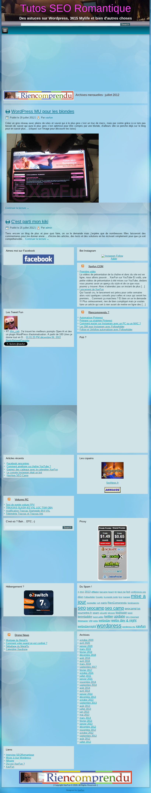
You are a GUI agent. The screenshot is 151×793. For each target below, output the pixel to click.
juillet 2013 (85, 709)
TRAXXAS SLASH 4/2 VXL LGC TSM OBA (29, 507)
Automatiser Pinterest (91, 317)
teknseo (111, 613)
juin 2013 (84, 711)
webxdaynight (87, 626)
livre (120, 597)
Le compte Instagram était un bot (24, 472)
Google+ (99, 597)
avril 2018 (85, 661)
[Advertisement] (75, 62)
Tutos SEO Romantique (75, 8)
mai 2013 (84, 714)
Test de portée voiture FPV (20, 504)
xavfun (49, 117)
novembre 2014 (88, 682)
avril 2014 (85, 691)
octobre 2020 (86, 640)
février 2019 (86, 652)
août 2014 (85, 688)
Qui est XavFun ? (15, 763)
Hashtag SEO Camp (17, 475)
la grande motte (111, 597)
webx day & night (123, 620)
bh (116, 592)
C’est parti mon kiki (29, 221)
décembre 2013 (88, 697)
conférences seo (138, 592)
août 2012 (85, 738)
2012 (82, 592)
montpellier (91, 603)
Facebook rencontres (18, 463)
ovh (98, 603)
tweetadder (85, 616)
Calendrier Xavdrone (16, 649)
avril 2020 (85, 643)
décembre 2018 (88, 655)
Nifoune (10, 760)
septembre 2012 (88, 735)
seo (82, 608)
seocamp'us (132, 608)
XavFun (10, 766)
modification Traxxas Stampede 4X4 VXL (28, 510)
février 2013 (86, 721)
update (119, 616)
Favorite (25, 340)
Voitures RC (22, 499)
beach (111, 592)
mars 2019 (85, 649)
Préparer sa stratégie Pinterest (96, 320)
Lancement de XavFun (92, 289)
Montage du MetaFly (17, 640)
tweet (130, 613)
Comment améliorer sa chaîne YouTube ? (29, 466)
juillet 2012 (85, 742)
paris (104, 602)
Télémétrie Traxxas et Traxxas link (24, 513)
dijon (80, 597)
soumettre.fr (85, 612)
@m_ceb (14, 331)
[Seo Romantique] (10, 328)
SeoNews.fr (112, 482)
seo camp (114, 608)
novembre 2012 (88, 730)
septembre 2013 (88, 702)
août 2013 (85, 706)
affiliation (95, 592)
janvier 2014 (86, 694)
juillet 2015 (85, 676)
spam (96, 612)
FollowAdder (89, 597)
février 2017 (86, 670)
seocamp (95, 608)
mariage (126, 597)
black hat (121, 592)
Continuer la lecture (17, 208)
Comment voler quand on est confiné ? (26, 643)
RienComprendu (117, 602)
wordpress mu (128, 627)
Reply (9, 340)
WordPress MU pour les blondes (42, 111)
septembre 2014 (88, 685)
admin (48, 227)
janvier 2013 (86, 723)
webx (95, 621)
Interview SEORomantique (20, 754)
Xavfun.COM (95, 266)
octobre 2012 (86, 732)
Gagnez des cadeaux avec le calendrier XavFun (32, 469)
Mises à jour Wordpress (18, 757)
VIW (90, 621)
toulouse (121, 612)
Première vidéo (88, 271)
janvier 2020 (86, 646)
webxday (104, 620)
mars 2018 (85, 664)
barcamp (104, 592)
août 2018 (85, 658)
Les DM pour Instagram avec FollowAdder (102, 326)
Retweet (16, 340)
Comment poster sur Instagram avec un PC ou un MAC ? (110, 323)
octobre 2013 (86, 700)
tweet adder (98, 617)
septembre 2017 (88, 667)
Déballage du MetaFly (17, 646)
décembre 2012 (88, 726)
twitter (108, 616)
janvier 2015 (86, 679)
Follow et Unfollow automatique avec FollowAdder (106, 329)
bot (128, 591)
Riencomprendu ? (98, 312)
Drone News (22, 635)
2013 (88, 591)
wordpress (109, 625)
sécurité (103, 613)
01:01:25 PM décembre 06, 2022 (43, 337)
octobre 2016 (86, 673)
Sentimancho (133, 603)
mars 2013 (85, 718)
